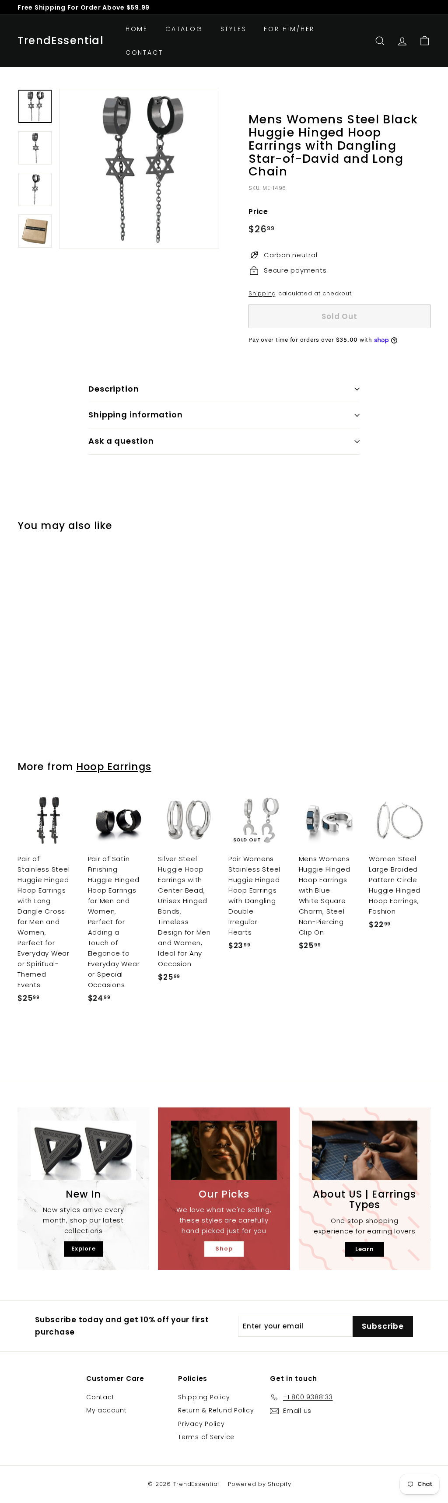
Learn (364, 1249)
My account (106, 1410)
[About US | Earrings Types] (364, 1150)
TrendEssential (61, 40)
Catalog (184, 29)
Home (137, 29)
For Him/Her (289, 29)
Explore (83, 1248)
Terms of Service (206, 1437)
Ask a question (121, 440)
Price (258, 212)
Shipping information (135, 414)
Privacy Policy (201, 1423)
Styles (233, 29)
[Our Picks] (223, 1150)
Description (113, 388)
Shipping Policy (204, 1397)
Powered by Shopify (259, 1484)
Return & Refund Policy (216, 1410)
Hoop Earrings (113, 767)
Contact (144, 52)
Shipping (262, 293)
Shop (223, 1248)
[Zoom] (139, 169)
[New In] (83, 1150)
